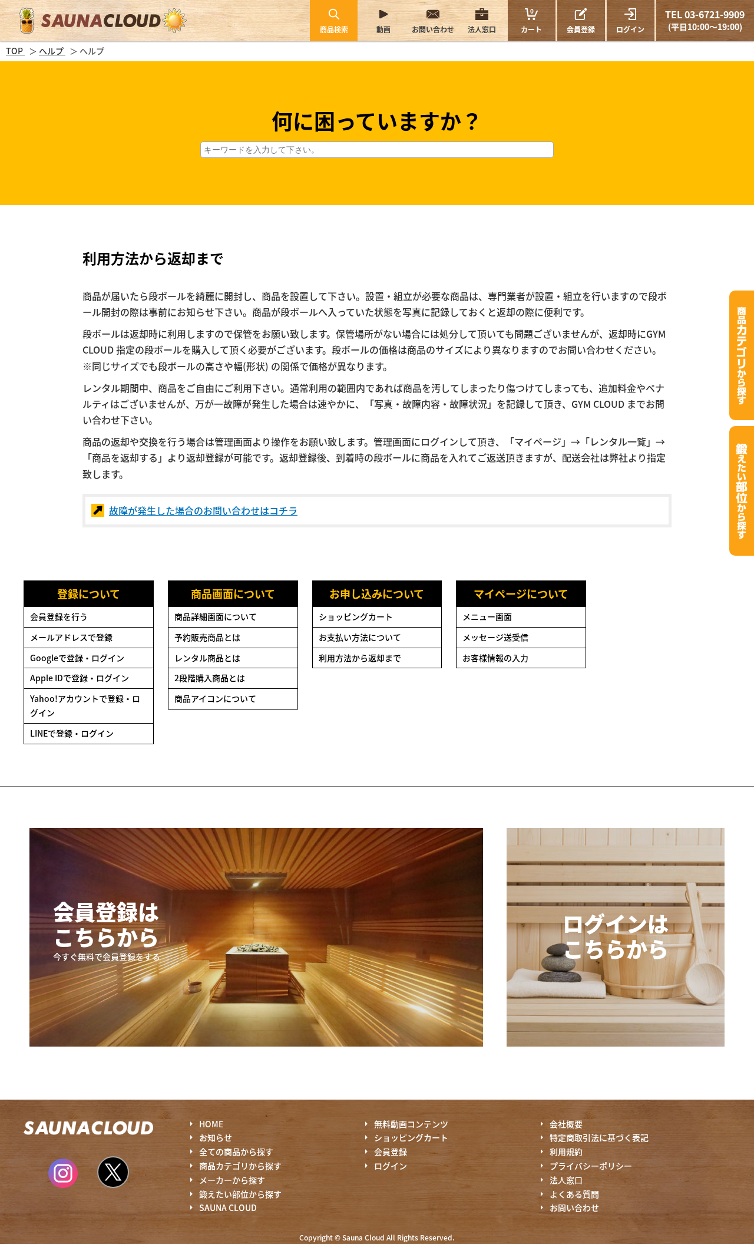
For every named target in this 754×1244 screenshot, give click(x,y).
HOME (211, 1124)
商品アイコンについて (215, 698)
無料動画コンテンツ (411, 1124)
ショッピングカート (356, 616)
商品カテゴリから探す (240, 1166)
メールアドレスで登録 (71, 637)
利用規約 (566, 1151)
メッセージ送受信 (495, 637)
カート (531, 20)
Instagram (63, 1173)
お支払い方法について (360, 637)
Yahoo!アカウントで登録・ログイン (85, 705)
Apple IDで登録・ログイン (79, 678)
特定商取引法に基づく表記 (599, 1137)
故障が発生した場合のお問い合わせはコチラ (203, 510)
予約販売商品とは (207, 637)
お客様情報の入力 (495, 658)
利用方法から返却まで (360, 658)
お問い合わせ (433, 29)
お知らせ (215, 1137)
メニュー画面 (487, 616)
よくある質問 (574, 1194)
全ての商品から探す (236, 1151)
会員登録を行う (59, 616)
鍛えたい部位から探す (741, 491)
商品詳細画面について (215, 616)
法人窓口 (482, 29)
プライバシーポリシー (591, 1166)
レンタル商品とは (207, 658)
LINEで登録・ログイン (72, 733)
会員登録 (581, 29)
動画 (383, 29)
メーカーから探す (232, 1180)
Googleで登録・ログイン (77, 658)
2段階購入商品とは (209, 678)
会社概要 (566, 1124)
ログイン (630, 29)
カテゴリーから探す (741, 355)
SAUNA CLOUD (228, 1207)
